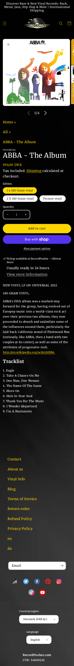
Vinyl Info (16, 479)
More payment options (37, 248)
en (10, 538)
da (10, 548)
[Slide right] (45, 113)
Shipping (34, 171)
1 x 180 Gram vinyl (20, 190)
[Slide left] (28, 113)
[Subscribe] (62, 565)
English (35, 639)
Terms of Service (22, 499)
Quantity (8, 206)
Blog (12, 489)
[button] (5, 23)
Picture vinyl (52, 198)
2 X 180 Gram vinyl (20, 198)
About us (15, 469)
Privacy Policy (20, 528)
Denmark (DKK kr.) (35, 619)
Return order (19, 509)
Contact (14, 459)
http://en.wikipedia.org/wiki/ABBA (29, 352)
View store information (27, 274)
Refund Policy (20, 519)
